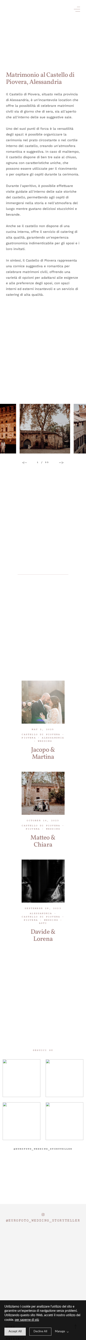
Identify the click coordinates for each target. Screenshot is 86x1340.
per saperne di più (27, 1319)
